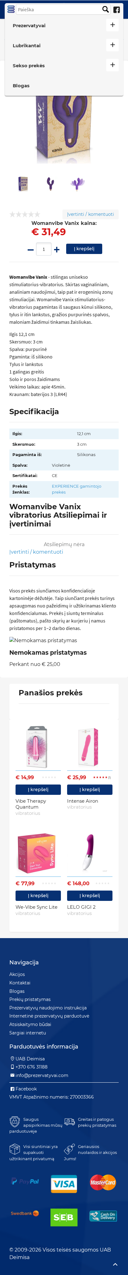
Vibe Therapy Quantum (31, 807)
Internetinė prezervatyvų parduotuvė (49, 1016)
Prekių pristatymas (30, 999)
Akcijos (17, 974)
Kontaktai (19, 983)
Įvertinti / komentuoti (90, 214)
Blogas (21, 86)
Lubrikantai (27, 45)
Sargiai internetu (27, 1033)
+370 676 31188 (32, 1067)
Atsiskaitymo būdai (30, 1024)
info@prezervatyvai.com (42, 1075)
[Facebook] (116, 10)
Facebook (26, 1089)
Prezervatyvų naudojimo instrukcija (48, 1008)
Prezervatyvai (29, 25)
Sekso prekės (29, 66)
